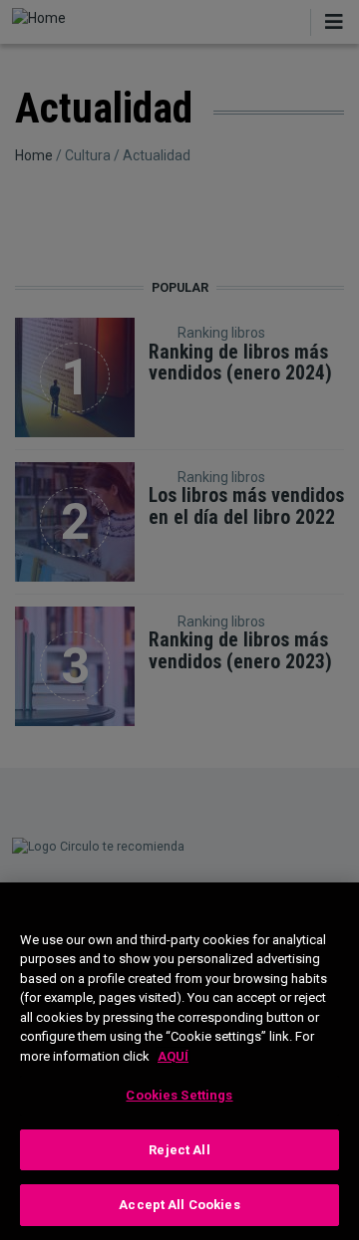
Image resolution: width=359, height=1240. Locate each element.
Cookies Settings (179, 1095)
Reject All (179, 1149)
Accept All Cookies (179, 1204)
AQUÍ (173, 1056)
